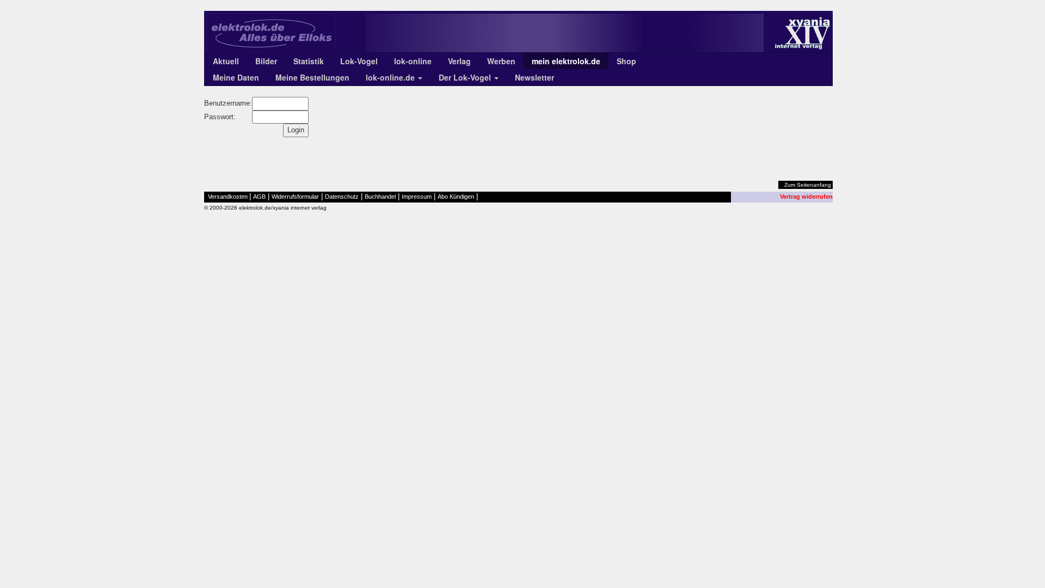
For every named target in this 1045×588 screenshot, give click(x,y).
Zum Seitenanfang (807, 185)
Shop (626, 61)
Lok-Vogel (359, 61)
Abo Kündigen (456, 196)
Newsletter (534, 77)
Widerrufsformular (295, 196)
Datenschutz (342, 196)
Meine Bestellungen (312, 77)
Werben (501, 61)
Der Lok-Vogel (466, 77)
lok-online (413, 61)
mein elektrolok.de (566, 61)
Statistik (308, 61)
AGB (259, 196)
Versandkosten (227, 196)
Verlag (459, 61)
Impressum (417, 196)
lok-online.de (391, 77)
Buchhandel (380, 196)
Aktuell (226, 61)
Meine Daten (236, 77)
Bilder (266, 61)
